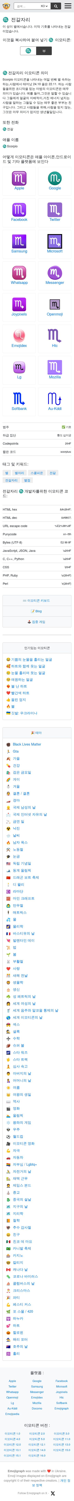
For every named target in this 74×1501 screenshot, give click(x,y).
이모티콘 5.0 (37, 1439)
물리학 (14, 926)
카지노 (14, 1255)
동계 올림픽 (18, 870)
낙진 (13, 828)
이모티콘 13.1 (12, 1450)
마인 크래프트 (20, 898)
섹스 (13, 1024)
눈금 (13, 856)
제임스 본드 (18, 1185)
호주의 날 (17, 1346)
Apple (19, 187)
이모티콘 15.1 (12, 1455)
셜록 (13, 1031)
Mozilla (55, 376)
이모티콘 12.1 (36, 1444)
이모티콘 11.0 (61, 1439)
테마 (37, 732)
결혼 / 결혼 (18, 793)
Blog (37, 611)
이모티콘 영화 (20, 1143)
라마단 (14, 891)
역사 (13, 1101)
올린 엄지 (16, 699)
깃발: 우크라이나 (21, 712)
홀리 (13, 1353)
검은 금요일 (18, 772)
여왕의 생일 (18, 1094)
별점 (27, 480)
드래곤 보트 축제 (22, 877)
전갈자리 (11, 480)
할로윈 (14, 1332)
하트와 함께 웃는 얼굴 (25, 665)
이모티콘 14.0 (36, 1450)
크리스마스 (18, 1290)
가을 (13, 758)
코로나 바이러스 (22, 1276)
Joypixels (19, 314)
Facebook (19, 219)
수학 (13, 1038)
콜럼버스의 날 (20, 1283)
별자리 (19, 472)
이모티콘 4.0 (12, 1439)
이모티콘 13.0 (61, 1444)
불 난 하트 (16, 686)
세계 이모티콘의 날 (24, 1017)
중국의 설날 (18, 1199)
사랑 (13, 968)
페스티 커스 (18, 1304)
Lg (19, 376)
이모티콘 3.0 (61, 1433)
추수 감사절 (18, 1227)
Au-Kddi (55, 408)
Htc (55, 345)
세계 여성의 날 (21, 1003)
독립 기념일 (18, 863)
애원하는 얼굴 (19, 679)
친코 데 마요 (19, 1241)
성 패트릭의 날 (21, 996)
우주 (13, 1129)
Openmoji (55, 314)
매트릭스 (16, 912)
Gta (12, 751)
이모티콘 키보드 (37, 600)
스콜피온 (37, 472)
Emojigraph (62, 1408)
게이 (13, 779)
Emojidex (19, 345)
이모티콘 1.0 (12, 1433)
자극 (13, 1150)
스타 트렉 (17, 1059)
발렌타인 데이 (20, 940)
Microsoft (54, 250)
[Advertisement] (37, 61)
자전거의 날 (18, 1171)
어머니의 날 (18, 1080)
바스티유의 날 (20, 933)
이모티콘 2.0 (37, 1433)
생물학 (14, 982)
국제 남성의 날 (21, 807)
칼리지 (14, 1262)
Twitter (54, 219)
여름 (13, 1087)
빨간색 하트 (17, 692)
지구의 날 (17, 1206)
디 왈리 (15, 884)
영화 (13, 1108)
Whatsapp (19, 282)
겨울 (13, 786)
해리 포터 (17, 1339)
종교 (13, 1192)
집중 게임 (37, 621)
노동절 (14, 849)
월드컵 (14, 1136)
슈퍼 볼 (15, 1045)
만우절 (14, 905)
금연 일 (15, 821)
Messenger (55, 282)
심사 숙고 (17, 1066)
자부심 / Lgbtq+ (21, 1164)
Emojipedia (12, 1414)
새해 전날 (17, 975)
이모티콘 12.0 (12, 1444)
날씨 (13, 835)
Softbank (19, 408)
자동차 (14, 1157)
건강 (13, 765)
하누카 (14, 1318)
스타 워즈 (17, 1052)
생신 (13, 989)
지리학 (14, 1213)
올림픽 (14, 1115)
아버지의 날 (18, 1073)
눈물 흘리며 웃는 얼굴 (25, 672)
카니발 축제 (18, 1248)
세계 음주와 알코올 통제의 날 (32, 1010)
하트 (13, 1325)
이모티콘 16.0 (36, 1455)
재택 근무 (17, 1178)
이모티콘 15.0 (61, 1450)
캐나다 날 (17, 1269)
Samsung (19, 250)
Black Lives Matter (23, 744)
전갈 (53, 472)
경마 (13, 800)
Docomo (37, 1408)
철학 (13, 1220)
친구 (13, 1234)
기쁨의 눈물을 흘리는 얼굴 (29, 659)
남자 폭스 (17, 842)
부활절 (14, 961)
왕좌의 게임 (18, 1122)
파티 (13, 1297)
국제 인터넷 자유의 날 (26, 814)
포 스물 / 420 (19, 1311)
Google (55, 187)
